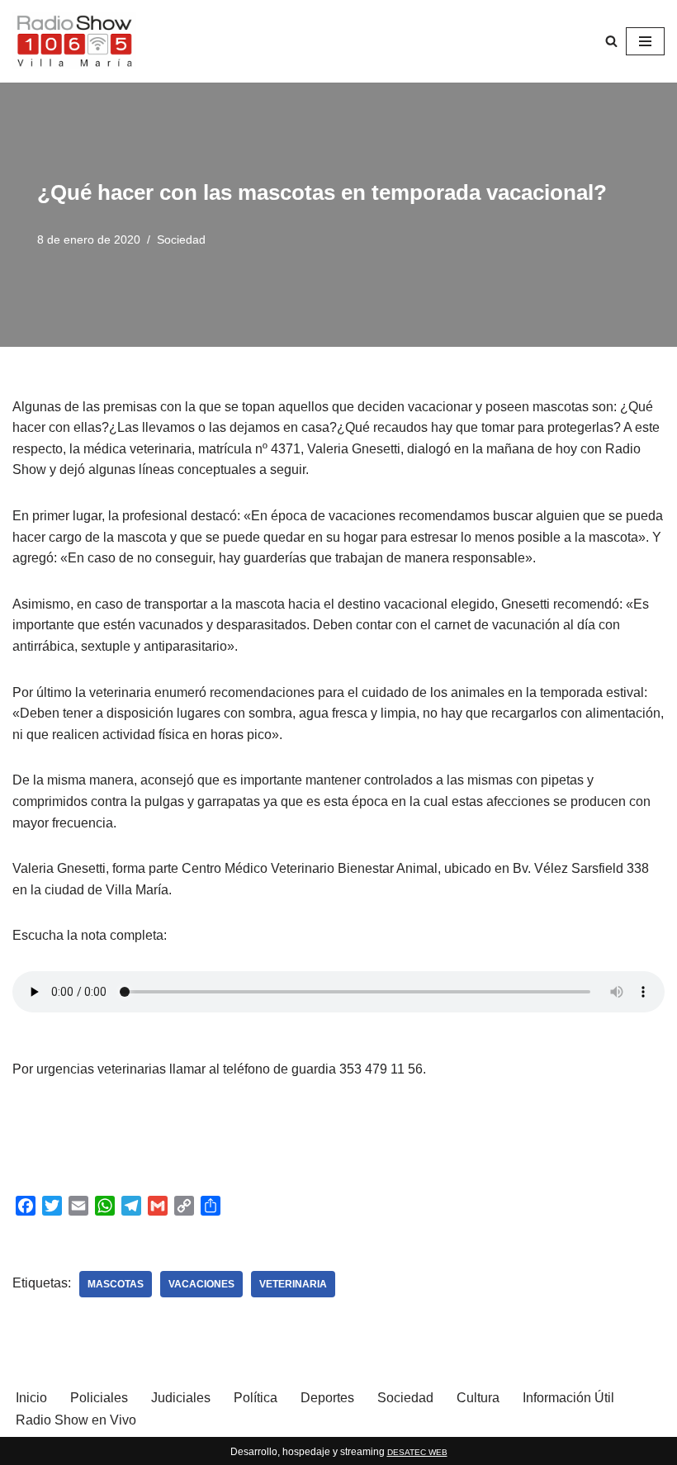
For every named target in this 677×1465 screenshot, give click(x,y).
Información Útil (568, 1398)
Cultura (478, 1398)
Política (255, 1398)
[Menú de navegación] (645, 41)
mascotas (116, 1284)
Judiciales (181, 1398)
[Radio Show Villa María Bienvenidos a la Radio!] (74, 41)
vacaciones (201, 1284)
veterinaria (293, 1284)
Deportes (327, 1398)
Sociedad (181, 239)
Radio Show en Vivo (76, 1420)
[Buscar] (611, 41)
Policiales (99, 1398)
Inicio (31, 1398)
